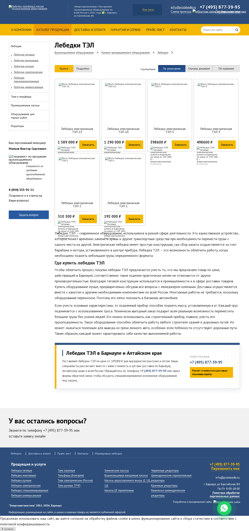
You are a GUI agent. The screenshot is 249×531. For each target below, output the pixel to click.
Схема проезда (181, 11)
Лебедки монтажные (23, 475)
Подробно (82, 68)
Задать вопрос (29, 215)
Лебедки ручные (21, 480)
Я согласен (8, 529)
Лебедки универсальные (26, 495)
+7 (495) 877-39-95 (206, 362)
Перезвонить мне (225, 468)
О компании (21, 30)
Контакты (178, 30)
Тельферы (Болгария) (71, 475)
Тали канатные (66, 470)
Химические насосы (116, 470)
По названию (226, 68)
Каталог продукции (52, 30)
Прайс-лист (155, 30)
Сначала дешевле (199, 68)
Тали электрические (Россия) (75, 480)
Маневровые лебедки (108, 453)
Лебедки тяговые (21, 470)
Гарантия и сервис (126, 30)
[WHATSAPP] (224, 508)
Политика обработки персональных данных (225, 494)
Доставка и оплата (90, 30)
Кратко (64, 68)
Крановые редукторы (164, 485)
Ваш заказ (148, 9)
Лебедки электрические (26, 485)
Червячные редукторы (165, 470)
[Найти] (236, 29)
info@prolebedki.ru (183, 7)
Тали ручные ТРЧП (69, 485)
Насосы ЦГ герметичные (119, 490)
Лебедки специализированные (29, 490)
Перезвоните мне (228, 12)
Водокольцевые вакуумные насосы (126, 475)
